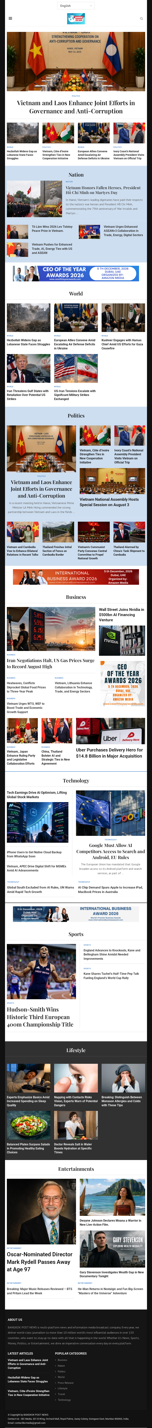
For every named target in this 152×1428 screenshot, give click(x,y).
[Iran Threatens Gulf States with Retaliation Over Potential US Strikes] (28, 377)
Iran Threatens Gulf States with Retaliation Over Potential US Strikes (28, 395)
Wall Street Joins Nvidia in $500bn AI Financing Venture (121, 614)
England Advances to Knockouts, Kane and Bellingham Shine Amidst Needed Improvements (112, 954)
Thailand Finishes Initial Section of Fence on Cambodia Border (57, 550)
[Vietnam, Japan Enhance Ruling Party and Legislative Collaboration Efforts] (22, 742)
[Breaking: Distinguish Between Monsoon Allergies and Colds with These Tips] (123, 1085)
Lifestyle (62, 1388)
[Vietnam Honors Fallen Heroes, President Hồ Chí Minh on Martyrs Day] (34, 199)
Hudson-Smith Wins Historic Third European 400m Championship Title (40, 1017)
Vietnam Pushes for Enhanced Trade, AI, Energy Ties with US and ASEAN (52, 249)
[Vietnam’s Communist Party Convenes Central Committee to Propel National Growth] (94, 541)
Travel (61, 1394)
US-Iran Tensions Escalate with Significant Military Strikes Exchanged (75, 395)
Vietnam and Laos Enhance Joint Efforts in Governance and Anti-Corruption (76, 106)
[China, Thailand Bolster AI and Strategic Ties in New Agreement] (57, 742)
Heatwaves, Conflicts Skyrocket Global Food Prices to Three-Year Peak (26, 687)
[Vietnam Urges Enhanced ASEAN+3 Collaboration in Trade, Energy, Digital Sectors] (89, 232)
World (61, 1377)
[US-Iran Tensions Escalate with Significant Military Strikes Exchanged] (76, 377)
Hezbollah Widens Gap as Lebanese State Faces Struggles (22, 155)
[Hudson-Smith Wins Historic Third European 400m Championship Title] (41, 986)
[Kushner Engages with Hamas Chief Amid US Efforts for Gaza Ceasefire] (123, 326)
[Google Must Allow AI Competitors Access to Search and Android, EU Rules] (110, 833)
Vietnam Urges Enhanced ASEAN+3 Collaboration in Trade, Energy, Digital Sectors (123, 231)
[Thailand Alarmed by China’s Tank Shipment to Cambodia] (129, 539)
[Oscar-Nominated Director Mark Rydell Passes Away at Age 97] (41, 1226)
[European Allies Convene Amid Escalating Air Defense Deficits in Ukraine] (94, 141)
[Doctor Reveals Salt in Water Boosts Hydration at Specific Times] (76, 1132)
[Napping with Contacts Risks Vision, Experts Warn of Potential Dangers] (76, 1085)
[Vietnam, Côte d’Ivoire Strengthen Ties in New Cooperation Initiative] (58, 141)
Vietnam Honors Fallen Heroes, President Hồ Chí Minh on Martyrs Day (103, 190)
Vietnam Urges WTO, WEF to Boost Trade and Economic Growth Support (25, 708)
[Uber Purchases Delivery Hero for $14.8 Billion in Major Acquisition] (110, 738)
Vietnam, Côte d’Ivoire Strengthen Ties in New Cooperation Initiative (56, 155)
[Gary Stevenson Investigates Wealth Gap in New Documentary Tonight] (112, 1254)
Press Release (66, 1382)
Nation (61, 1365)
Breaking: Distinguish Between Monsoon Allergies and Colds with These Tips (122, 1101)
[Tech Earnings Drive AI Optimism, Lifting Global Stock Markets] (37, 816)
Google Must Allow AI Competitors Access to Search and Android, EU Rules (110, 851)
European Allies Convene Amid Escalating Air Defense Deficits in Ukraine (94, 155)
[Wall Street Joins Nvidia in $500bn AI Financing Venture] (122, 631)
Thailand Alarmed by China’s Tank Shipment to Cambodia (129, 550)
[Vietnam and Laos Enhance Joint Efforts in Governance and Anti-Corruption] (76, 73)
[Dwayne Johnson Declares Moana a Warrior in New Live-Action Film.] (112, 1203)
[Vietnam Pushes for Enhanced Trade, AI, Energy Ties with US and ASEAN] (17, 250)
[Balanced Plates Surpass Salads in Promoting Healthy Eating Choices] (28, 1132)
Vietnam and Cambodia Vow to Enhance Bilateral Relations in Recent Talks (22, 550)
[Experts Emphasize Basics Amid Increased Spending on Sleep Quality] (28, 1085)
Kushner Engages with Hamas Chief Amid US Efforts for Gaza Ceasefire (122, 344)
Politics (61, 1371)
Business (62, 1360)
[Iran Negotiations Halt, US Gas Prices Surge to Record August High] (51, 638)
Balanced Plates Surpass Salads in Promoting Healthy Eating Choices (28, 1148)
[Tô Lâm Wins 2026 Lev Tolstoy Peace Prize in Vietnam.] (17, 232)
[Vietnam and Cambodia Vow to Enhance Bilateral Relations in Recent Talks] (23, 539)
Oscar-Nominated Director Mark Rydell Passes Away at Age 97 (39, 1262)
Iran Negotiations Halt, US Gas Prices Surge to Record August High (51, 663)
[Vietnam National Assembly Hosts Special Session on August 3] (112, 487)
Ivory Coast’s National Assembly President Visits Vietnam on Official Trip (128, 155)
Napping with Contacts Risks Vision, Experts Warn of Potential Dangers (76, 1101)
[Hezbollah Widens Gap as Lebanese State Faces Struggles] (23, 141)
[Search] (141, 19)
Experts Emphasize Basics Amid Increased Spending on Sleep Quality (28, 1101)
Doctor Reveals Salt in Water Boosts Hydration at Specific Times (73, 1148)
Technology (64, 1399)
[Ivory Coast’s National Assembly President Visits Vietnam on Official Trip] (129, 141)
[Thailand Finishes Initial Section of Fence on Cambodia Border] (58, 539)
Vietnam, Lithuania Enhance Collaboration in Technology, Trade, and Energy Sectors (73, 687)
